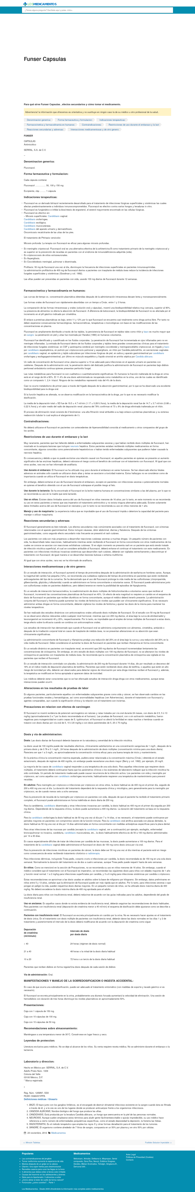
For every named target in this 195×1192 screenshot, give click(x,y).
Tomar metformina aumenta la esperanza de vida (42, 1161)
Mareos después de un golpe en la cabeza (40, 1164)
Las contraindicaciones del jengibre (36, 1158)
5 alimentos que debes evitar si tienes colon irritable (43, 1171)
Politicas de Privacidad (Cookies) (139, 1157)
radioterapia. (94, 853)
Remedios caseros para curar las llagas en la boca (43, 1169)
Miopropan (106, 1158)
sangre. (30, 334)
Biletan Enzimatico (89, 1164)
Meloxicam (78, 1158)
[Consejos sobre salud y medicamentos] (78, 4)
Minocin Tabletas (31, 1142)
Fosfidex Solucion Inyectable (158, 1142)
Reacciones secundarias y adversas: (45, 129)
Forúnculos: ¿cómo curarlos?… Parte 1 (38, 1182)
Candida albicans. (144, 356)
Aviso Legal (131, 1154)
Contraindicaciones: (92, 124)
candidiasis (33, 350)
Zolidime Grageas (107, 1161)
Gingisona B (111, 1164)
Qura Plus (88, 1161)
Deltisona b (96, 1158)
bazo (146, 331)
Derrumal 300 (80, 1166)
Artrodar (87, 1158)
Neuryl (96, 1161)
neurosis (74, 446)
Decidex (77, 1164)
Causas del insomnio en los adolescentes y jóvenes (43, 1174)
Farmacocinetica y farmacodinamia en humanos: (51, 124)
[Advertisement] (97, 34)
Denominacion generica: (39, 119)
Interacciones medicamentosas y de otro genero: (95, 129)
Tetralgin (101, 1164)
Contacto (130, 1159)
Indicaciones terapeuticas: (112, 119)
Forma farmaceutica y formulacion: (75, 119)
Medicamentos (58, 1132)
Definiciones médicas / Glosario (40, 1099)
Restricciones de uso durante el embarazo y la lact (134, 124)
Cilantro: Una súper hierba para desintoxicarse (41, 1166)
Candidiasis (54, 216)
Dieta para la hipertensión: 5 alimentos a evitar (41, 1177)
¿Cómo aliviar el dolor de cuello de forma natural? (43, 1179)
